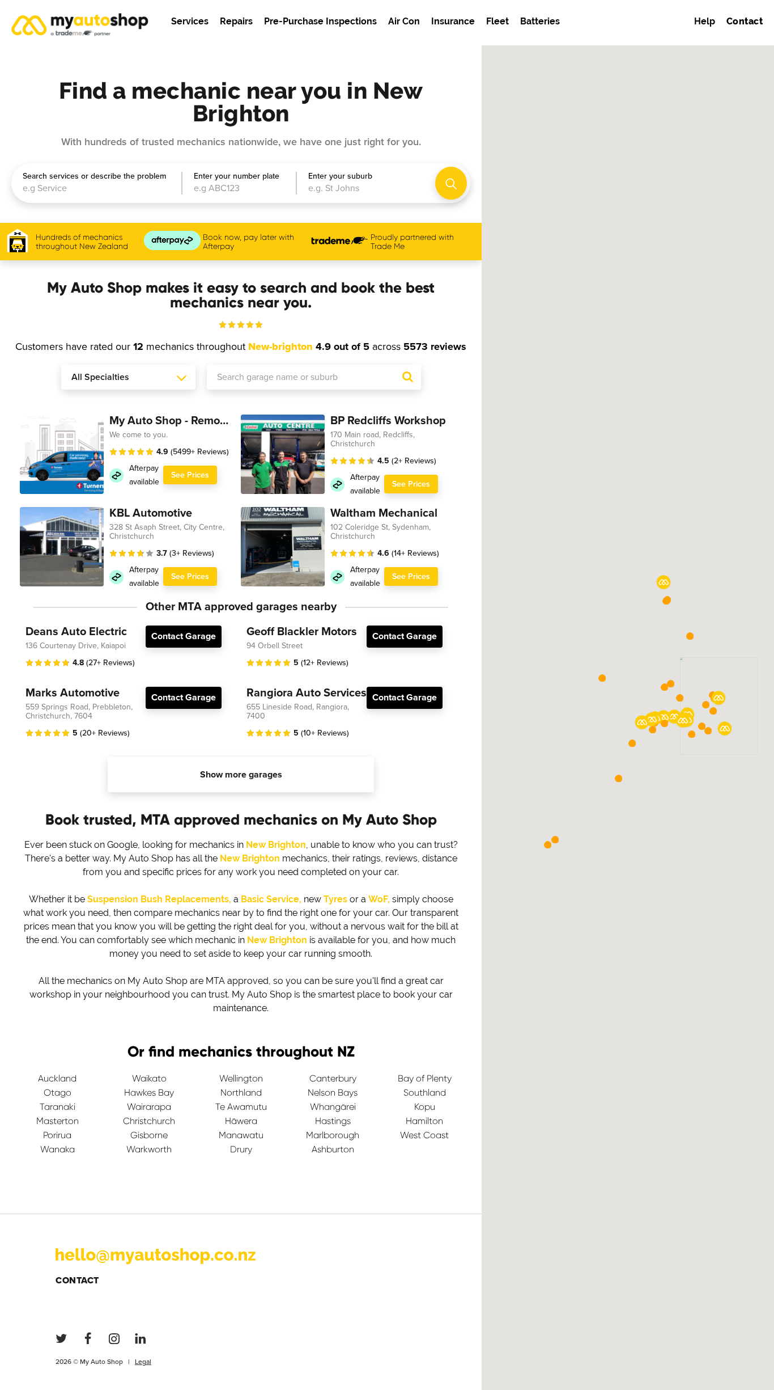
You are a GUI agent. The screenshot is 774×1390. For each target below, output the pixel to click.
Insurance (453, 21)
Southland (424, 1092)
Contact (77, 1280)
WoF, (379, 899)
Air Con (404, 21)
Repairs (236, 21)
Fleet (497, 21)
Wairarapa (149, 1106)
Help (704, 21)
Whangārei (333, 1106)
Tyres (335, 899)
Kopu (424, 1106)
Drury (241, 1149)
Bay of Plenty (425, 1078)
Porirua (57, 1135)
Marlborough (332, 1135)
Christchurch (149, 1121)
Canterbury (332, 1078)
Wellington (241, 1078)
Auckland (57, 1078)
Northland (241, 1092)
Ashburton (333, 1149)
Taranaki (57, 1106)
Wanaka (57, 1149)
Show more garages (241, 774)
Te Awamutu (241, 1106)
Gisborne (149, 1135)
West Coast (424, 1135)
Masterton (57, 1121)
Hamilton (424, 1121)
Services (190, 21)
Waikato (149, 1078)
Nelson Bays (333, 1092)
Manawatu (241, 1135)
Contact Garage (183, 636)
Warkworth (149, 1149)
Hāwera (241, 1121)
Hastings (333, 1121)
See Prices (190, 475)
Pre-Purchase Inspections (320, 21)
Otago (57, 1092)
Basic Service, (271, 899)
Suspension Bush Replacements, (159, 899)
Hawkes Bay (149, 1092)
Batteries (540, 21)
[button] (718, 698)
